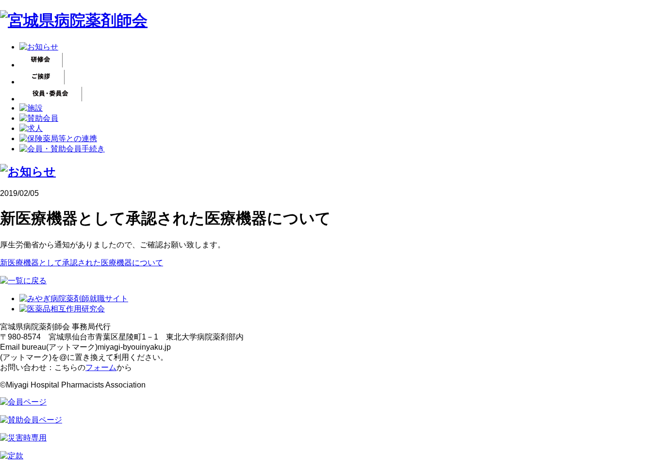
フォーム (100, 367)
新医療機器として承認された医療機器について (81, 263)
